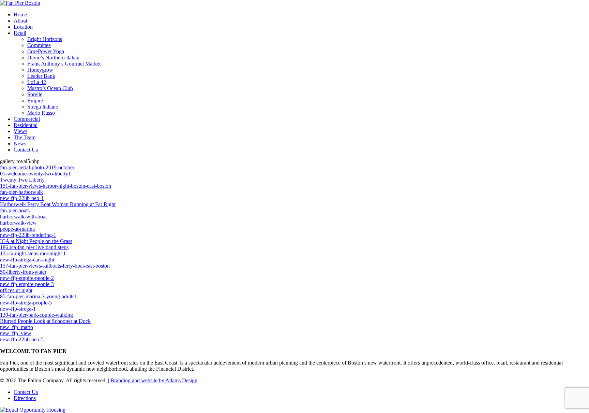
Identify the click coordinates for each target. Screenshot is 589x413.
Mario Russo (41, 113)
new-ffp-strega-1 (18, 309)
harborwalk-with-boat (23, 216)
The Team (24, 137)
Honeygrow (40, 70)
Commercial (27, 119)
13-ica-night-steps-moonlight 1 (33, 253)
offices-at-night (16, 290)
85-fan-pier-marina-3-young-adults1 (38, 296)
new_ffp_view (15, 333)
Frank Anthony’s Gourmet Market (64, 64)
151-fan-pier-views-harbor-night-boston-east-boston (55, 186)
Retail (20, 33)
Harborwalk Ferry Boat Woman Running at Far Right (58, 204)
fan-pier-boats (15, 210)
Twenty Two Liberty (22, 180)
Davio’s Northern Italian (53, 57)
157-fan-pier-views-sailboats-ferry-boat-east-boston (55, 266)
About (20, 21)
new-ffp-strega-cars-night (27, 259)
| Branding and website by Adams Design (152, 380)
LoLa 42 (36, 82)
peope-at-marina (17, 229)
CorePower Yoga (45, 51)
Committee (39, 45)
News (20, 143)
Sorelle (34, 94)
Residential (25, 125)
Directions (25, 398)
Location (23, 27)
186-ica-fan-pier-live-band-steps (34, 247)
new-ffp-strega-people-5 (26, 302)
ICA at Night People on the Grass (36, 241)
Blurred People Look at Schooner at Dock (45, 321)
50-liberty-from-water (23, 272)
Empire (35, 100)
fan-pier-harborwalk (21, 192)
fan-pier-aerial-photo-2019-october (37, 167)
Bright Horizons (44, 39)
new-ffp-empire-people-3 (27, 284)
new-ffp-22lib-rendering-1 (28, 235)
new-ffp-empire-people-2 (27, 278)
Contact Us (26, 150)
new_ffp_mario (16, 327)
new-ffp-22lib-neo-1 (22, 198)
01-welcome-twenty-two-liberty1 (35, 173)
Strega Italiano (42, 107)
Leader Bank (41, 76)
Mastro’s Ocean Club (50, 88)
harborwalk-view (18, 223)
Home (20, 14)
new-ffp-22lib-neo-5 (22, 339)
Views (20, 131)
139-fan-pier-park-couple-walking (36, 315)
